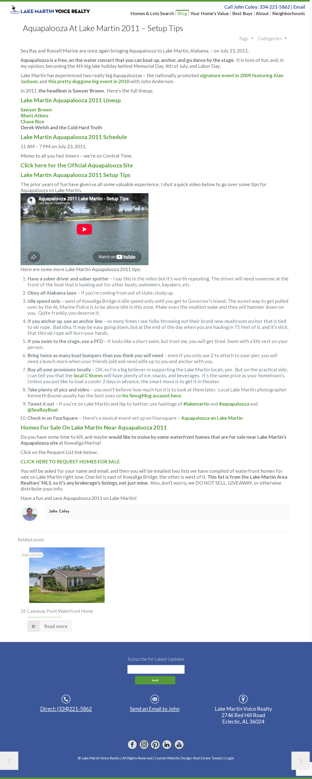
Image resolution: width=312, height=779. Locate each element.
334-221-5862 (274, 7)
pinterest (156, 744)
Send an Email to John (155, 708)
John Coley (59, 511)
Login (229, 758)
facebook (132, 744)
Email (299, 7)
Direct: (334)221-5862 (66, 708)
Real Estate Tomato (208, 758)
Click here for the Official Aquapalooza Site (77, 165)
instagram (144, 744)
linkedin (167, 744)
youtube (179, 744)
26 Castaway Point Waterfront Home (57, 611)
